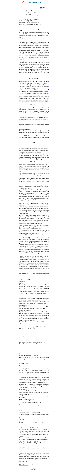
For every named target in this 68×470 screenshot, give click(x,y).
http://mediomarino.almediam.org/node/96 (24, 462)
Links (27, 331)
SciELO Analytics (43, 9)
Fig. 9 (29, 227)
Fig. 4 (30, 110)
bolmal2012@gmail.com (34, 469)
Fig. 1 (19, 43)
